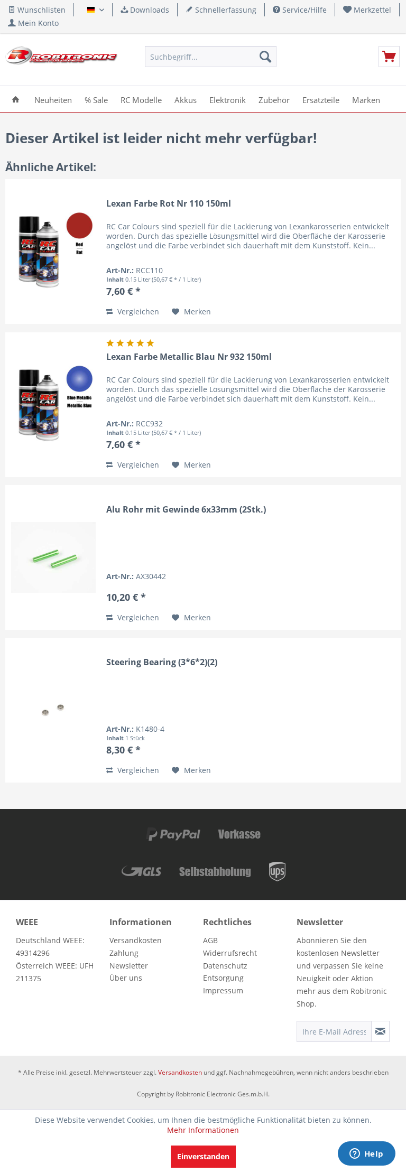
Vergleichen (137, 311)
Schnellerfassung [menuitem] (224, 10)
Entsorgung (223, 978)
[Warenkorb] (389, 56)
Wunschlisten (40, 10)
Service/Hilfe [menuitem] (303, 10)
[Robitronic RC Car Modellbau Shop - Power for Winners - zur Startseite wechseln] (61, 59)
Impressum (223, 990)
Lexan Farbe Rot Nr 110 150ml (168, 203)
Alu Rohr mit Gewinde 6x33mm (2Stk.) (186, 509)
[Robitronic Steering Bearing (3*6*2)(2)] (53, 710)
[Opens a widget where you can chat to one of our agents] (366, 1154)
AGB (210, 940)
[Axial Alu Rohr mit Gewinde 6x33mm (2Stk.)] (53, 557)
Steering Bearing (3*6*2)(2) (161, 662)
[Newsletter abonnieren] (380, 1031)
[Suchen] (265, 56)
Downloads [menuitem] (148, 10)
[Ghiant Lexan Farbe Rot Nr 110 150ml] (53, 251)
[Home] (15, 99)
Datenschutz (225, 966)
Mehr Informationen (203, 1130)
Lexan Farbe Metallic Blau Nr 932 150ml (189, 356)
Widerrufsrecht (230, 953)
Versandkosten (135, 940)
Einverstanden (203, 1156)
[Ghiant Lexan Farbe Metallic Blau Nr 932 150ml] (53, 404)
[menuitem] (367, 9)
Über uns (125, 978)
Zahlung (124, 953)
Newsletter (128, 966)
